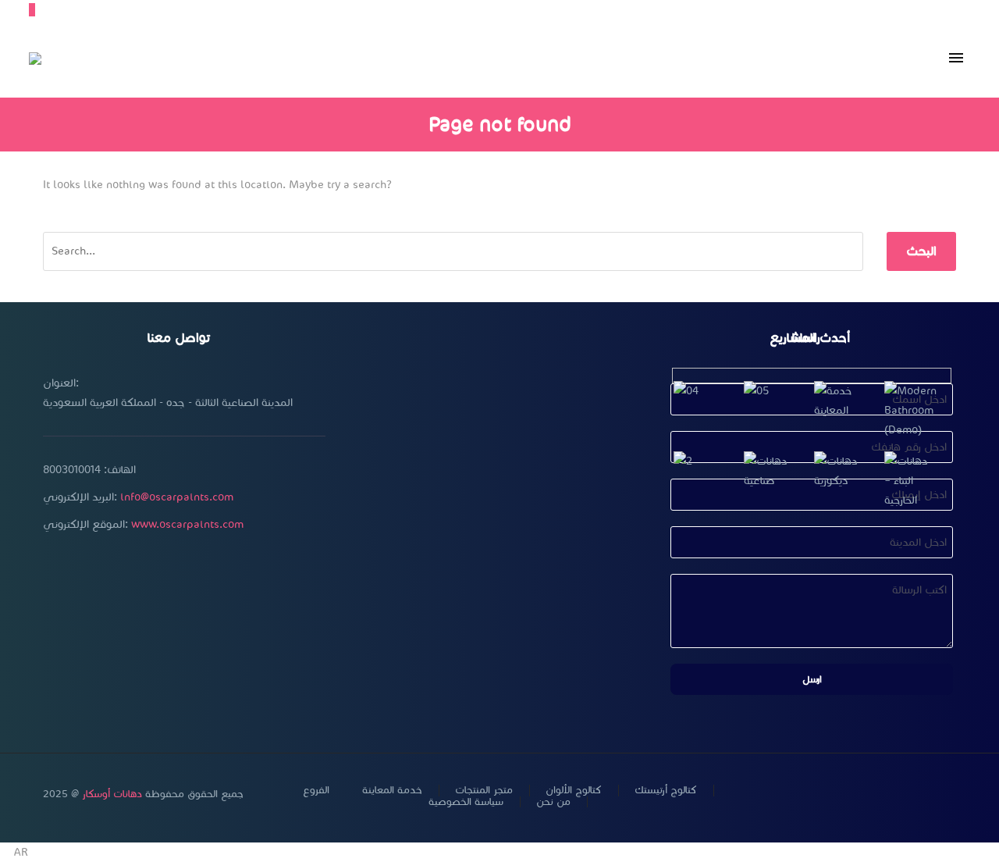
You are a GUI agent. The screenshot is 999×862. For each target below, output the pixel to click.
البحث (921, 251)
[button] (499, 852)
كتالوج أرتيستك (666, 790)
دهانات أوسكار (112, 794)
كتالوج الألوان (574, 790)
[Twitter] (870, 795)
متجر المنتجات (484, 790)
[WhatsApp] (931, 795)
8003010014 (72, 469)
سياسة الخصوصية (465, 802)
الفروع (316, 790)
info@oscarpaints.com (176, 497)
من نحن (553, 802)
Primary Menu (956, 58)
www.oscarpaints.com (187, 524)
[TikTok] (951, 795)
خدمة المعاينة (392, 790)
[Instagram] (890, 795)
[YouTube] (911, 795)
